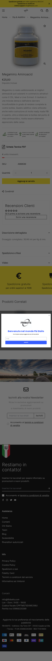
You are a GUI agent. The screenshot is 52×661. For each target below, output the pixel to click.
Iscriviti (26, 342)
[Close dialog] (49, 315)
